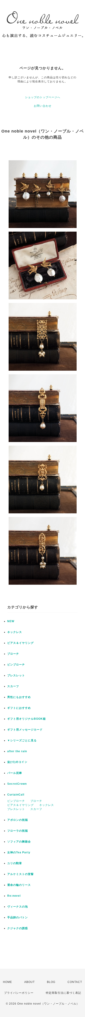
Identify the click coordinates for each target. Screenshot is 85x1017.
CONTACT (75, 982)
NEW (10, 621)
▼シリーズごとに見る (22, 740)
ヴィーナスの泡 (17, 906)
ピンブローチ (16, 664)
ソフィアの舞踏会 (19, 841)
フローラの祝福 (17, 830)
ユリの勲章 (14, 863)
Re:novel (14, 895)
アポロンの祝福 (17, 820)
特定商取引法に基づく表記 (63, 992)
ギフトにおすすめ (19, 708)
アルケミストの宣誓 (20, 874)
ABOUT (29, 982)
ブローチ (13, 653)
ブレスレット (16, 675)
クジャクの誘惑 (17, 928)
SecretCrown (17, 783)
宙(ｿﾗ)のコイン (17, 762)
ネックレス (14, 632)
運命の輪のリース (19, 885)
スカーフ (13, 686)
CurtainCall (15, 794)
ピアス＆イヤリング (20, 643)
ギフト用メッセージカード (25, 729)
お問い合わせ (42, 105)
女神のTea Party (18, 852)
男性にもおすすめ (19, 697)
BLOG (51, 982)
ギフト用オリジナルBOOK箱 (26, 718)
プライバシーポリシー (19, 992)
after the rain (17, 751)
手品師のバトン (17, 917)
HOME (7, 982)
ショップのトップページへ (42, 97)
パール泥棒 (14, 773)
